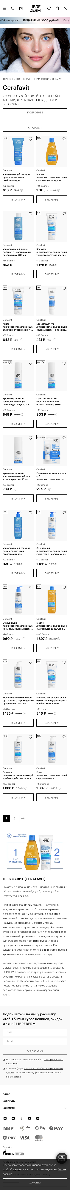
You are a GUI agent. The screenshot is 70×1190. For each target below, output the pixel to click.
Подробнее (35, 112)
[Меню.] (5, 8)
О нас (6, 1094)
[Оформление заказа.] (57, 8)
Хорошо (35, 1182)
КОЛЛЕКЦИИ (10, 1101)
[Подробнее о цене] (21, 190)
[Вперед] (22, 818)
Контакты (9, 1108)
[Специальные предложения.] (21, 8)
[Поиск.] (13, 8)
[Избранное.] (49, 8)
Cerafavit (7, 170)
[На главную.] (35, 8)
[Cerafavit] (18, 151)
